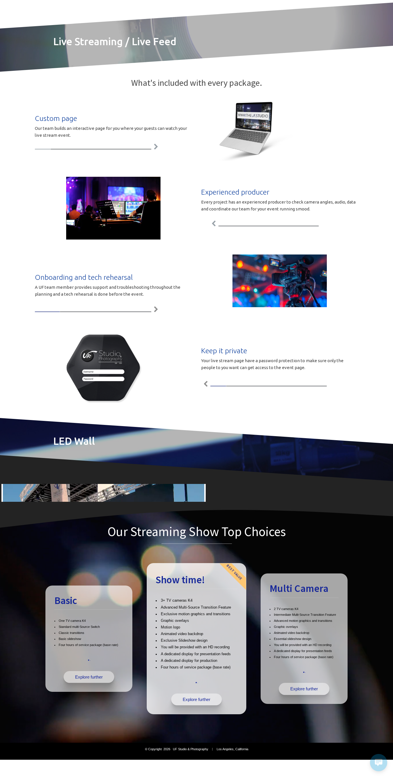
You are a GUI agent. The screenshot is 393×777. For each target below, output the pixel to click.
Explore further (89, 677)
